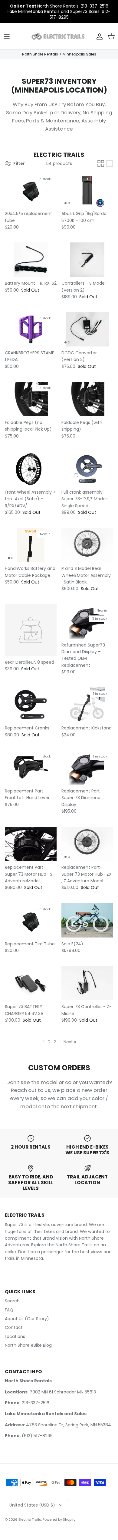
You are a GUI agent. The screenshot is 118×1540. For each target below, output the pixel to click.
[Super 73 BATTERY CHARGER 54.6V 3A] (31, 983)
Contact (14, 1327)
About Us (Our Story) (27, 1319)
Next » (70, 1042)
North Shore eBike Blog (28, 1345)
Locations (15, 1336)
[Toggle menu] (6, 36)
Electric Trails (29, 1519)
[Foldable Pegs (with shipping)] (87, 399)
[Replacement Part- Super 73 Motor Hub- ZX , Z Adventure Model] (87, 844)
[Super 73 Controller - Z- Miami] (87, 983)
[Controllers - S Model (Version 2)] (87, 259)
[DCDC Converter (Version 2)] (87, 329)
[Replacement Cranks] (31, 705)
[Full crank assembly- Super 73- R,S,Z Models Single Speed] (87, 468)
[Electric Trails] (58, 36)
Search (12, 1301)
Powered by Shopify (59, 1519)
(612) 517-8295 (37, 1436)
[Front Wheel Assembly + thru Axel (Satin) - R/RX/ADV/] (31, 468)
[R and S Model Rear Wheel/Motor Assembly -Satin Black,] (87, 545)
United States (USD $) (32, 1505)
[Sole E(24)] (87, 920)
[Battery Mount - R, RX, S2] (31, 259)
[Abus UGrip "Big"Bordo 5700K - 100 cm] (87, 190)
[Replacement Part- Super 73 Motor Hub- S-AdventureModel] (31, 844)
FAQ (9, 1310)
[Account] (98, 36)
